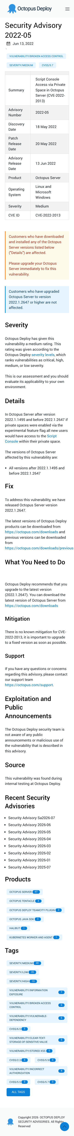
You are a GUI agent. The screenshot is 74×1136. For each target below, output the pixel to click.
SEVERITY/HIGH (22, 981)
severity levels (42, 354)
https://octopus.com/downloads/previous (39, 548)
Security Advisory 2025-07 (29, 867)
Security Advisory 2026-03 (29, 845)
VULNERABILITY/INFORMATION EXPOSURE (35, 992)
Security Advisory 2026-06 (29, 824)
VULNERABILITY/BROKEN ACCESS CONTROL (35, 1005)
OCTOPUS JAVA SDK (23, 919)
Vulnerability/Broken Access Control (36, 56)
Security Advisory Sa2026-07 (31, 817)
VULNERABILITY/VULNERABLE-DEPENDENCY (35, 1018)
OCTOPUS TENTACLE (24, 901)
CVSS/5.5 (17, 1082)
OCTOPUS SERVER (23, 892)
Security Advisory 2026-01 (29, 860)
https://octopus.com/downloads (31, 531)
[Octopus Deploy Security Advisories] (32, 9)
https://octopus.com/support (29, 685)
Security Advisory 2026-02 (29, 853)
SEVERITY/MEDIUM (24, 963)
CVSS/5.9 (45, 1060)
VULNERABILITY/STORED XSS (29, 1051)
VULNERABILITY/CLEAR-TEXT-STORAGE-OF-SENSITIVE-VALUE (35, 1040)
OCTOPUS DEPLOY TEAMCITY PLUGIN (34, 910)
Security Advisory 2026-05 (29, 832)
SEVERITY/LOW (21, 972)
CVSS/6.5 (17, 1029)
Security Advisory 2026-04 (29, 839)
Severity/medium (21, 65)
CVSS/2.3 (17, 1060)
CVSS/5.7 (47, 65)
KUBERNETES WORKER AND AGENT (33, 937)
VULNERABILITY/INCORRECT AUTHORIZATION (35, 1071)
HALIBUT (17, 928)
